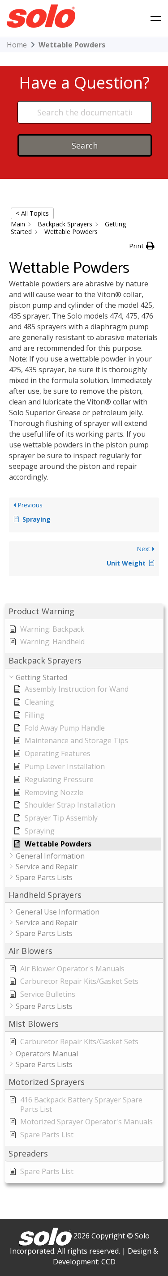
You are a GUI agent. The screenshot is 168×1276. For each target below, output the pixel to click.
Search (85, 145)
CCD (108, 1262)
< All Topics (32, 213)
